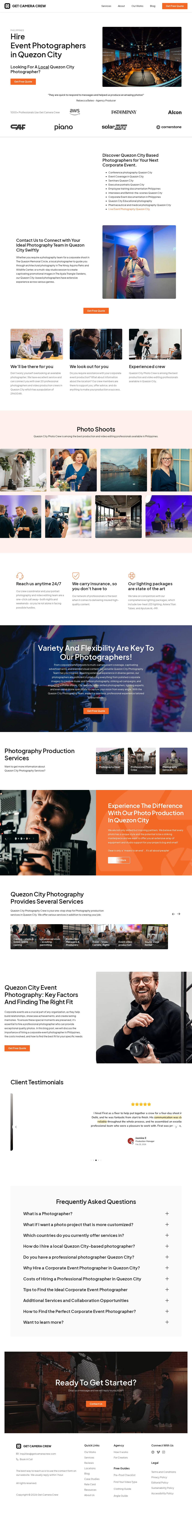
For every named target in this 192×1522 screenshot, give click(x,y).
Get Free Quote (175, 5)
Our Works (137, 5)
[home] (25, 6)
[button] (96, 1213)
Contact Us (96, 1403)
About (121, 5)
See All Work (119, 860)
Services (106, 5)
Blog (152, 5)
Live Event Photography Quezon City (129, 209)
